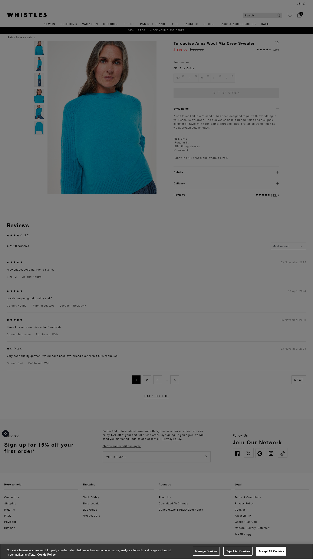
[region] (156, 551)
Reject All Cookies (238, 551)
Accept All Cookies (271, 551)
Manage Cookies (206, 551)
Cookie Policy (46, 554)
